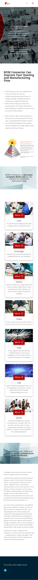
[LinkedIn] (5, 570)
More (17, 215)
